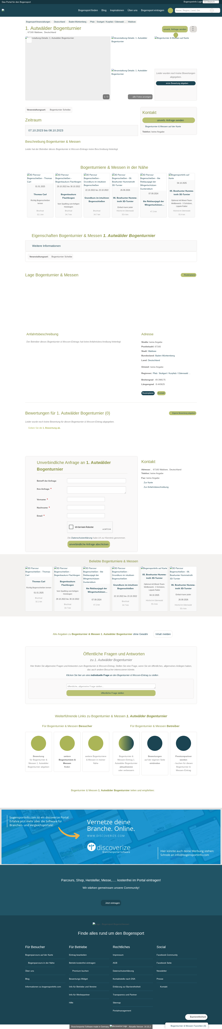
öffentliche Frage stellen (112, 693)
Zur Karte (148, 482)
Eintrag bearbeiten (78, 955)
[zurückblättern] (32, 68)
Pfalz (155, 373)
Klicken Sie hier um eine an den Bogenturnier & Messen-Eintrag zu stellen (112, 675)
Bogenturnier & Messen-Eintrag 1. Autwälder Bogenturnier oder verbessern (126, 763)
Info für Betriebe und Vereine (83, 986)
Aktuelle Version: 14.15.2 (140, 1027)
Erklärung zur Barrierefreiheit (126, 986)
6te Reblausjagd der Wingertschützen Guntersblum (153, 203)
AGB (115, 963)
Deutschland (154, 360)
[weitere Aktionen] (193, 29)
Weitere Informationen (46, 245)
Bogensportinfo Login (192, 2)
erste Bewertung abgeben (176, 83)
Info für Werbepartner (79, 994)
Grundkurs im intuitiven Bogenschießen (97, 200)
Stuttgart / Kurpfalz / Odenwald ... (174, 373)
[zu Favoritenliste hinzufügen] (29, 40)
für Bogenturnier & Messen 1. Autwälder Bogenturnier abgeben (38, 761)
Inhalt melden (163, 634)
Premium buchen (80, 971)
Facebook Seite (164, 963)
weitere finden (67, 761)
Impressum (118, 955)
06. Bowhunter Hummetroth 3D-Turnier (125, 200)
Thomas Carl (40, 194)
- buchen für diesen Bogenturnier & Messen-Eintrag (183, 763)
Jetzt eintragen (112, 903)
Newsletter (162, 971)
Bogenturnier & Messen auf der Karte (163, 126)
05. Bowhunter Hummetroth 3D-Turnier (182, 193)
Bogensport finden (88, 10)
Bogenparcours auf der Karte (39, 955)
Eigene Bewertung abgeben (183, 413)
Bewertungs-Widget (78, 979)
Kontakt (161, 393)
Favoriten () (188, 1026)
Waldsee (152, 351)
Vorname (41, 499)
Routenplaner (189, 275)
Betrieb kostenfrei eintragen (82, 963)
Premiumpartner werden (191, 170)
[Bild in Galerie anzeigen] (132, 52)
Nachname (42, 507)
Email (40, 516)
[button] (68, 68)
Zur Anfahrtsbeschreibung (156, 487)
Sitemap (117, 1002)
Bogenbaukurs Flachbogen (68, 196)
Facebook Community (167, 955)
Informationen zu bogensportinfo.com (43, 986)
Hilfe (71, 1002)
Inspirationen (117, 10)
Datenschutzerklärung (81, 538)
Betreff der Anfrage (46, 481)
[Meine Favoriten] (170, 10)
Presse (160, 979)
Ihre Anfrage (43, 489)
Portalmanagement (122, 1010)
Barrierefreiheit (197, 1017)
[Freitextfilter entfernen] (212, 10)
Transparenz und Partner (125, 994)
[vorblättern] (103, 68)
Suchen (217, 10)
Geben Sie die (44, 428)
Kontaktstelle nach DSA (124, 979)
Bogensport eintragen (152, 10)
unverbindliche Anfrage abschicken (88, 544)
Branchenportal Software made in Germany (89, 1027)
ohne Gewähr (140, 634)
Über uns (132, 10)
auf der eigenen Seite (155, 759)
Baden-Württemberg (165, 355)
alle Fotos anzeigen (141, 97)
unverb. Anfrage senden (174, 29)
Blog (103, 10)
